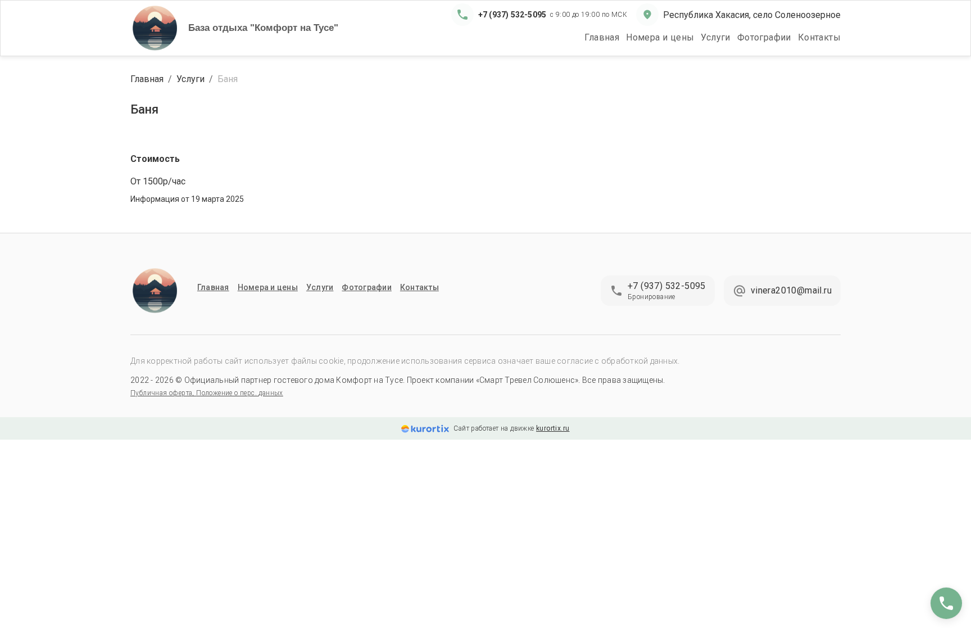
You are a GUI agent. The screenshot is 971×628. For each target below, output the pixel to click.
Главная (601, 37)
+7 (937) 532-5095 (512, 14)
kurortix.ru (552, 428)
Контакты (819, 37)
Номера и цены (660, 37)
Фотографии (764, 37)
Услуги (715, 37)
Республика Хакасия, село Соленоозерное (752, 15)
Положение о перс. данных (239, 393)
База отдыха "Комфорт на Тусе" (263, 27)
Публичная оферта (161, 393)
